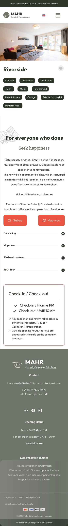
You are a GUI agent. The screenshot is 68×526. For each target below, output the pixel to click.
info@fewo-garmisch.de (34, 394)
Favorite (61, 68)
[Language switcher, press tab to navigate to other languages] (47, 15)
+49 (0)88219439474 (34, 390)
